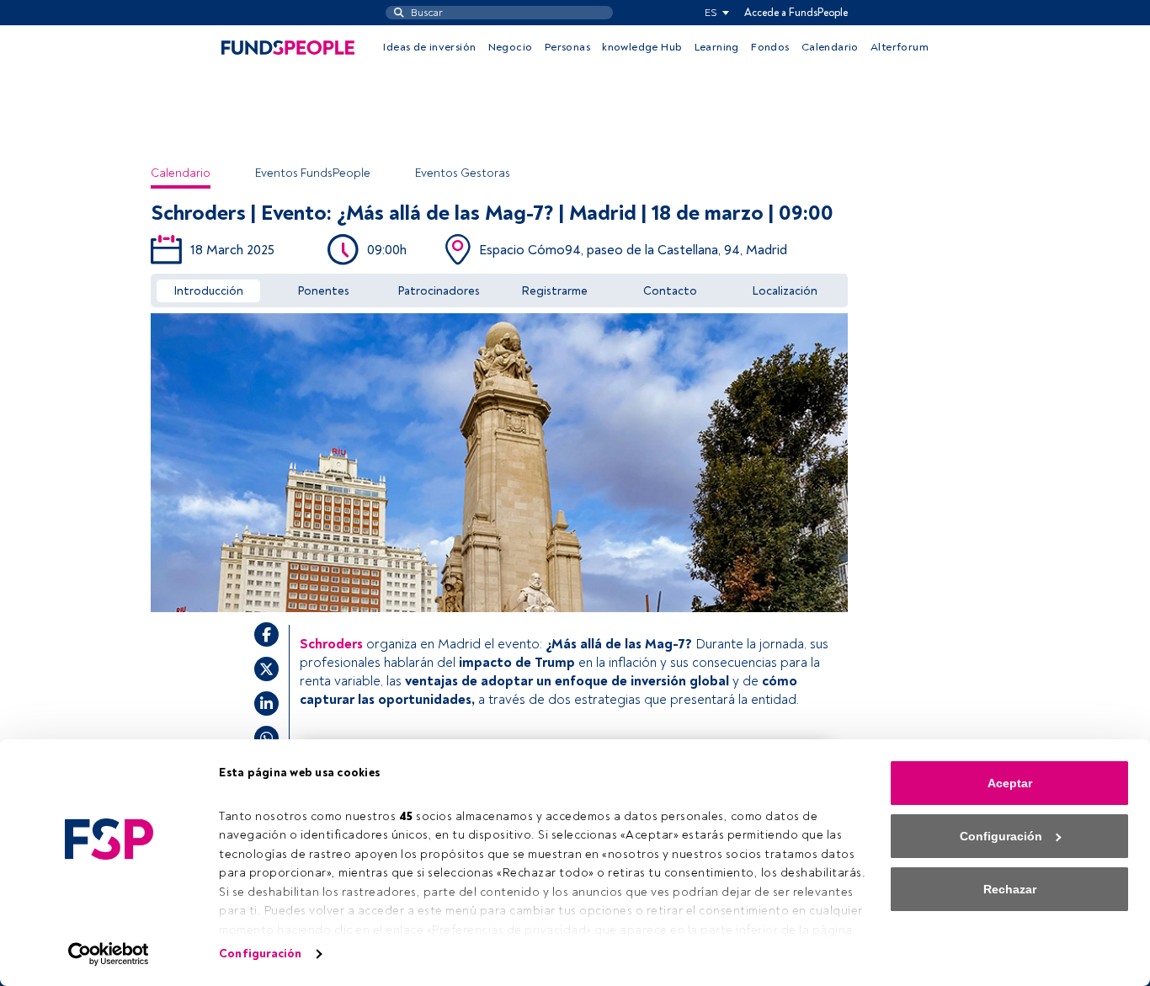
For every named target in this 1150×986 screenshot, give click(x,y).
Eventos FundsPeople (312, 173)
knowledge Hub (642, 47)
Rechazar (1009, 889)
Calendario (830, 47)
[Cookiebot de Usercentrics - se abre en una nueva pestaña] (109, 954)
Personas (567, 47)
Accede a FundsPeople (796, 12)
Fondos (770, 47)
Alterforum (899, 47)
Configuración (260, 953)
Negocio (510, 47)
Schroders (331, 644)
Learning (717, 47)
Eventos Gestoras (462, 173)
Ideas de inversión (429, 47)
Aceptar (1010, 783)
